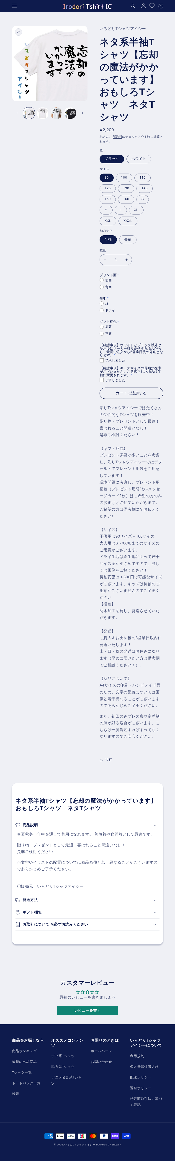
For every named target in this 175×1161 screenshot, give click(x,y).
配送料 (117, 136)
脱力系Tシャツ (63, 1067)
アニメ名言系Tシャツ (66, 1080)
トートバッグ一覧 (26, 1083)
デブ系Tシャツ (63, 1056)
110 (142, 177)
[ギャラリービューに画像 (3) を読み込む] (56, 113)
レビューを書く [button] (87, 1010)
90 (107, 177)
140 (145, 188)
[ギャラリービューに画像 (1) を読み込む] (29, 113)
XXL (108, 221)
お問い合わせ (101, 1062)
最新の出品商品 (24, 1062)
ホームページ (101, 1051)
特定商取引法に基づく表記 (146, 1102)
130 (126, 188)
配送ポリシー (141, 1077)
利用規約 (137, 1056)
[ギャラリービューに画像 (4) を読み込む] (70, 113)
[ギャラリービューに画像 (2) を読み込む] (42, 113)
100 (124, 177)
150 (108, 199)
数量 (103, 250)
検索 (15, 1094)
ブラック (112, 159)
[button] (14, 6)
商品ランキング (24, 1051)
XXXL (128, 221)
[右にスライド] (82, 113)
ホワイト (138, 159)
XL (136, 210)
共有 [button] (108, 759)
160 (126, 199)
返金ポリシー (141, 1088)
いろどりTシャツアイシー (79, 1144)
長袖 (127, 239)
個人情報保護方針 (144, 1067)
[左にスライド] (17, 113)
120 (108, 188)
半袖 (108, 239)
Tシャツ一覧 (22, 1072)
